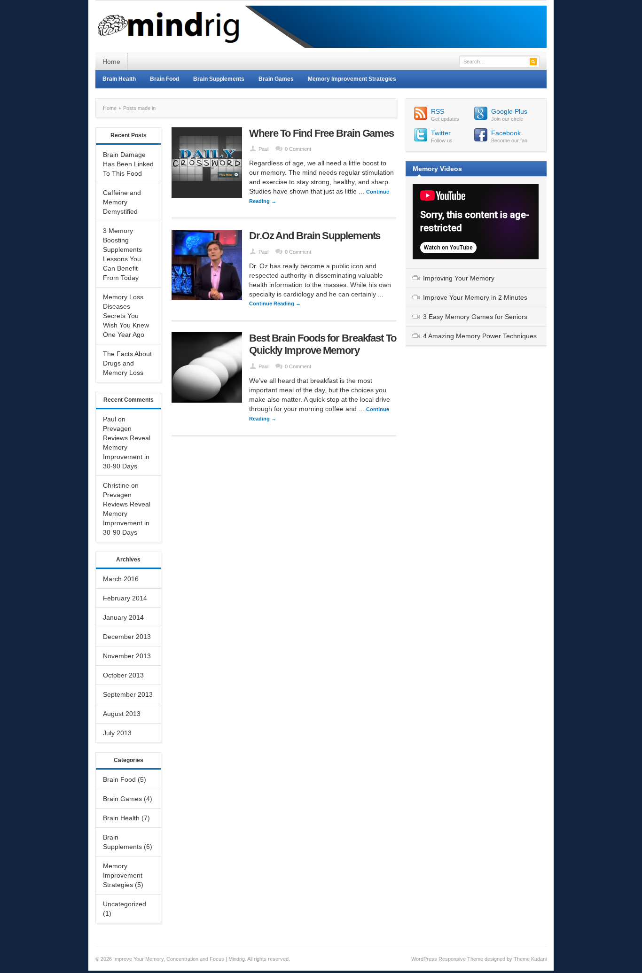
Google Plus (509, 111)
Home (111, 61)
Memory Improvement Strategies (352, 79)
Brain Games (276, 79)
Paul (263, 149)
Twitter (441, 133)
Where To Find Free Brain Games (321, 133)
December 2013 (127, 636)
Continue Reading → (275, 303)
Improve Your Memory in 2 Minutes (475, 297)
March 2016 (121, 579)
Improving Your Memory (458, 278)
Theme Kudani (530, 959)
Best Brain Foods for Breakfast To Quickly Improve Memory (322, 344)
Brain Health (119, 79)
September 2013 (128, 694)
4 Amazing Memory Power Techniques (480, 336)
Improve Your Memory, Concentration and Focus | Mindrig (179, 959)
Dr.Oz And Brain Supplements (314, 235)
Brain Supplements (218, 79)
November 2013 (127, 656)
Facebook (506, 133)
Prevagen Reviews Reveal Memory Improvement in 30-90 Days (126, 447)
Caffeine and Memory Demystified (122, 202)
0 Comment (298, 149)
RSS (437, 111)
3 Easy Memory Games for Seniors (475, 316)
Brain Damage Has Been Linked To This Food (128, 164)
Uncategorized (124, 904)
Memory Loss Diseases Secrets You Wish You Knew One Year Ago (126, 315)
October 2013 (123, 675)
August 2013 (122, 713)
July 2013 (117, 733)
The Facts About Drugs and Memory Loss (127, 363)
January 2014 (123, 617)
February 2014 (125, 598)
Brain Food (164, 79)
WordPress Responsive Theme (447, 959)
